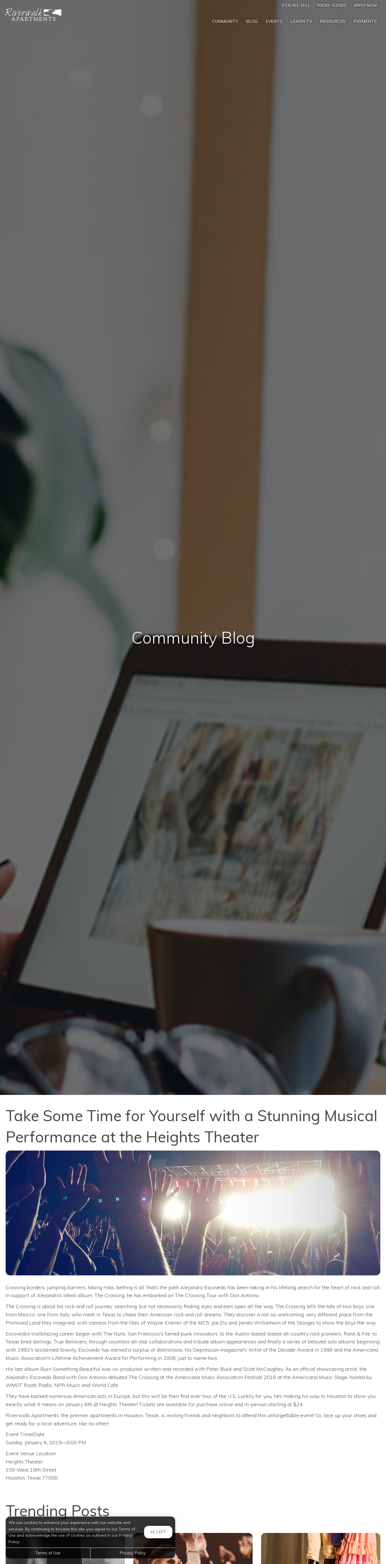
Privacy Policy (133, 1553)
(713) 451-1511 (295, 5)
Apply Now (365, 5)
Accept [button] (158, 1531)
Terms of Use (47, 1553)
